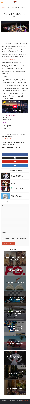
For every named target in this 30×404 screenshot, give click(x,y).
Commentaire (5, 206)
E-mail (4, 226)
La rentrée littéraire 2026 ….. (15, 283)
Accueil (3, 7)
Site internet (8, 138)
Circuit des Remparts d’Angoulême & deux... (15, 298)
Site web (4, 232)
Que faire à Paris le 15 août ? (17, 189)
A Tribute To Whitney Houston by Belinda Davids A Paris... (17, 177)
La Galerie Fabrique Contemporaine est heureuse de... (15, 328)
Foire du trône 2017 (7, 151)
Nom (3, 220)
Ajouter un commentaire (18, 19)
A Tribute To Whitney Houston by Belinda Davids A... (15, 358)
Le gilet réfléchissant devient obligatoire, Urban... (15, 313)
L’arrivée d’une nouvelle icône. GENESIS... (15, 373)
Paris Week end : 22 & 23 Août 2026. (16, 182)
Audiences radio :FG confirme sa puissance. (15, 271)
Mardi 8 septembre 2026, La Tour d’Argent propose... (17, 196)
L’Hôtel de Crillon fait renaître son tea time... (15, 388)
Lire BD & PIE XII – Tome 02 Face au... (15, 258)
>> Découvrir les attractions (8, 59)
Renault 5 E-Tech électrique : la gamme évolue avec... (15, 343)
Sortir (15, 12)
